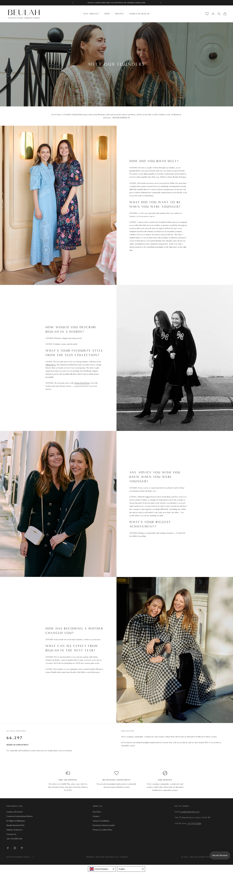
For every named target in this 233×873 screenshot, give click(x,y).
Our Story (97, 812)
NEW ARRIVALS (91, 14)
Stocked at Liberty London (104, 825)
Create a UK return (14, 812)
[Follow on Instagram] (14, 848)
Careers (96, 816)
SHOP (107, 14)
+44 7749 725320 (194, 823)
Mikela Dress (51, 365)
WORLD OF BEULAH (139, 14)
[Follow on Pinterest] (21, 848)
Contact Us (11, 834)
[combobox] (102, 869)
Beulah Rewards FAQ (15, 825)
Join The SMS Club (14, 838)
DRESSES (119, 14)
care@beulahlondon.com (189, 812)
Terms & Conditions (101, 821)
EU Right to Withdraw (15, 821)
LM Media (123, 857)
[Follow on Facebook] (7, 848)
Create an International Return (19, 816)
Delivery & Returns (14, 830)
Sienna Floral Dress (81, 383)
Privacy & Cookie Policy (102, 830)
